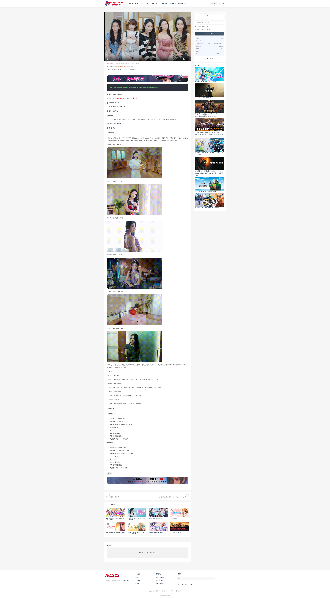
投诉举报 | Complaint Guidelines (168, 591)
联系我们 (126, 580)
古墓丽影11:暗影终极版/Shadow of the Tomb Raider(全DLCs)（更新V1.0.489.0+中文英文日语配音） (209, 173)
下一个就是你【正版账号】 (113, 497)
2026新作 (138, 580)
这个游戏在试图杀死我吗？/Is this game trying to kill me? (174, 497)
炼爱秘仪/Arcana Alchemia (156, 532)
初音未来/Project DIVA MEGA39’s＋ (205, 81)
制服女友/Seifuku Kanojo (155, 518)
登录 (153, 553)
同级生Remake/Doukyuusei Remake (115, 532)
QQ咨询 (210, 58)
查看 (222, 38)
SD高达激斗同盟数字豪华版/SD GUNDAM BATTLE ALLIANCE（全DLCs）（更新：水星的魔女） (209, 134)
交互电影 (118, 66)
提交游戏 (151, 591)
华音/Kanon (173, 518)
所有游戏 (127, 66)
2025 (113, 66)
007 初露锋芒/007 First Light (203, 97)
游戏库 (137, 577)
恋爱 (109, 473)
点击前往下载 (121, 106)
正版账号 (132, 66)
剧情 (122, 66)
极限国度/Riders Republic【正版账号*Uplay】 (208, 207)
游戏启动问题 (159, 580)
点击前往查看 (118, 123)
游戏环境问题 (159, 583)
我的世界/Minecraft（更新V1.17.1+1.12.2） (208, 191)
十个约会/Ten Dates (175, 532)
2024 (109, 66)
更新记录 (154, 3)
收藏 (138, 63)
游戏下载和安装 (160, 577)
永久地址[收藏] (163, 3)
